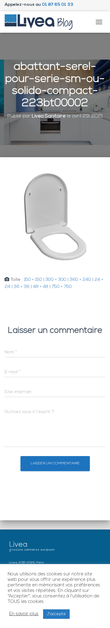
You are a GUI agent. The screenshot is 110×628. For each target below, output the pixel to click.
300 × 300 (56, 279)
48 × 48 (40, 286)
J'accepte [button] (56, 614)
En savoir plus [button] (23, 614)
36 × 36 (22, 286)
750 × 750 (62, 286)
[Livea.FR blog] (41, 22)
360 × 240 (80, 279)
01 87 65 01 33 (57, 4)
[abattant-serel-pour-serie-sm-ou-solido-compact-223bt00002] (55, 217)
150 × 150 (33, 279)
